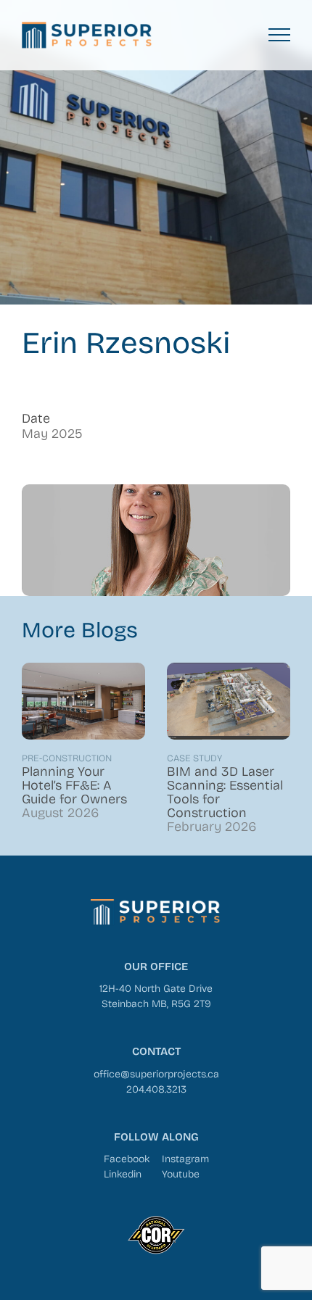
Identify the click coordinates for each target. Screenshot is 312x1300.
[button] (279, 35)
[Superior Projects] (87, 35)
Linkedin (122, 1173)
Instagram (185, 1158)
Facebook (126, 1158)
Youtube (181, 1173)
